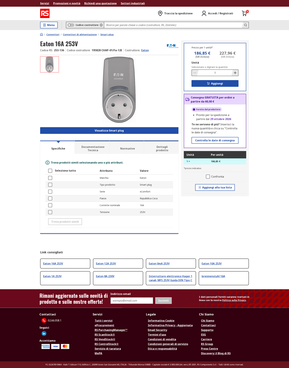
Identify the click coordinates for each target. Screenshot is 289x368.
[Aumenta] (234, 73)
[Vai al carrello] (244, 13)
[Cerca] (245, 25)
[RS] (45, 13)
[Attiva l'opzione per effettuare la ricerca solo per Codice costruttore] (101, 25)
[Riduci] (195, 73)
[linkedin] (43, 333)
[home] (41, 34)
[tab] (57, 147)
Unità (195, 62)
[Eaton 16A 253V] (119, 89)
